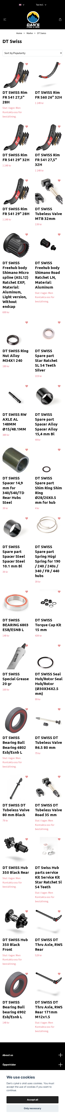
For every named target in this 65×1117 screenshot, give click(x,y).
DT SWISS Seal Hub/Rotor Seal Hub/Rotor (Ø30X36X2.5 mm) (48, 684)
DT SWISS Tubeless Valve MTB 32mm (48, 214)
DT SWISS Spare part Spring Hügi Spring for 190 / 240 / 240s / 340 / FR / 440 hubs (47, 561)
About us (7, 1055)
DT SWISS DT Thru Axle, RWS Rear (48, 944)
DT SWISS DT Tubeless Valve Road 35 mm (48, 810)
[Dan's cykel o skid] (33, 19)
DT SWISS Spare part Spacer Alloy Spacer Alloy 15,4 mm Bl (46, 424)
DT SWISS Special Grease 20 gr (15, 679)
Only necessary (32, 1108)
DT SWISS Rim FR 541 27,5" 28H (14, 97)
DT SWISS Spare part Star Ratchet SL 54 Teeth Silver (46, 360)
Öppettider (9, 1064)
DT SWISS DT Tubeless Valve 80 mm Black (16, 810)
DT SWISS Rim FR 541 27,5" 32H (47, 160)
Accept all (32, 1099)
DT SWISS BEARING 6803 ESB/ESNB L (15, 625)
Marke (30, 33)
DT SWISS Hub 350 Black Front (15, 944)
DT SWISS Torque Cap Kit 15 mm (48, 625)
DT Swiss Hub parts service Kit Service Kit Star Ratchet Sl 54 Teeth (48, 877)
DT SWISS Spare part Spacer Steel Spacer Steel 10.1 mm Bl (13, 556)
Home (19, 33)
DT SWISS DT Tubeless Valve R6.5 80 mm (48, 742)
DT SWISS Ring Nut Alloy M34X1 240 (15, 356)
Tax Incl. (40, 4)
